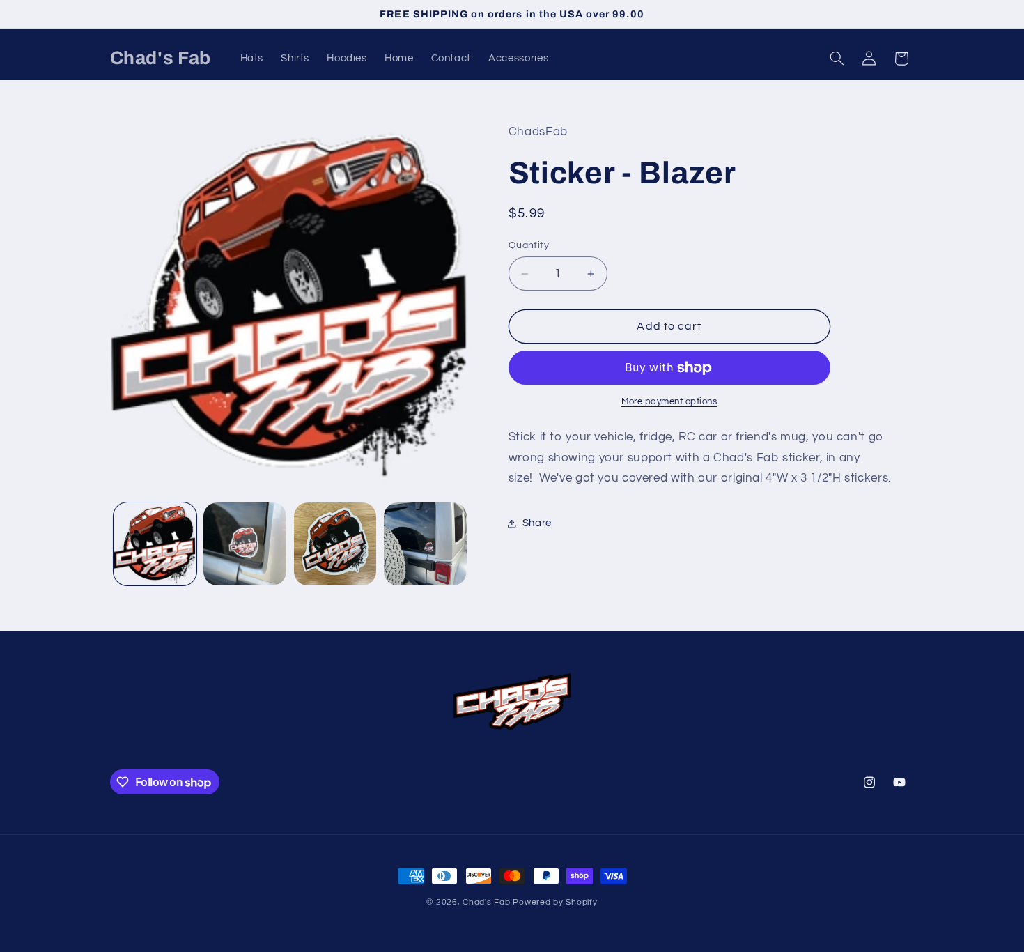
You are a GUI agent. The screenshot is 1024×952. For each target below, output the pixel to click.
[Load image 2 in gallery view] (244, 543)
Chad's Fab (486, 902)
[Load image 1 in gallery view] (155, 543)
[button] (837, 59)
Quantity (529, 245)
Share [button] (537, 523)
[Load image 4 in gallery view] (425, 543)
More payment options (669, 401)
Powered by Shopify (555, 902)
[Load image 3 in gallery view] (335, 543)
